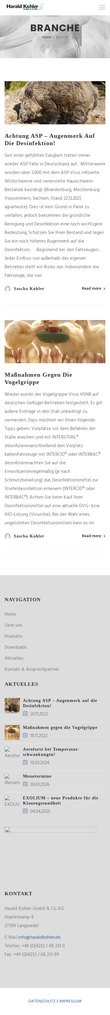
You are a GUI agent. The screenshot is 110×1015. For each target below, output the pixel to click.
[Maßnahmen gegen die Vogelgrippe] (55, 341)
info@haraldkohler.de (39, 937)
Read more (91, 288)
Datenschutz (42, 1001)
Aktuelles (14, 658)
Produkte (14, 636)
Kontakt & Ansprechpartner (32, 669)
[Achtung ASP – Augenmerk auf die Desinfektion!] (55, 102)
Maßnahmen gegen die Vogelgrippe (60, 727)
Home (10, 614)
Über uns (13, 625)
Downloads (16, 647)
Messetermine (37, 776)
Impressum (70, 1001)
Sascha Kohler (29, 288)
